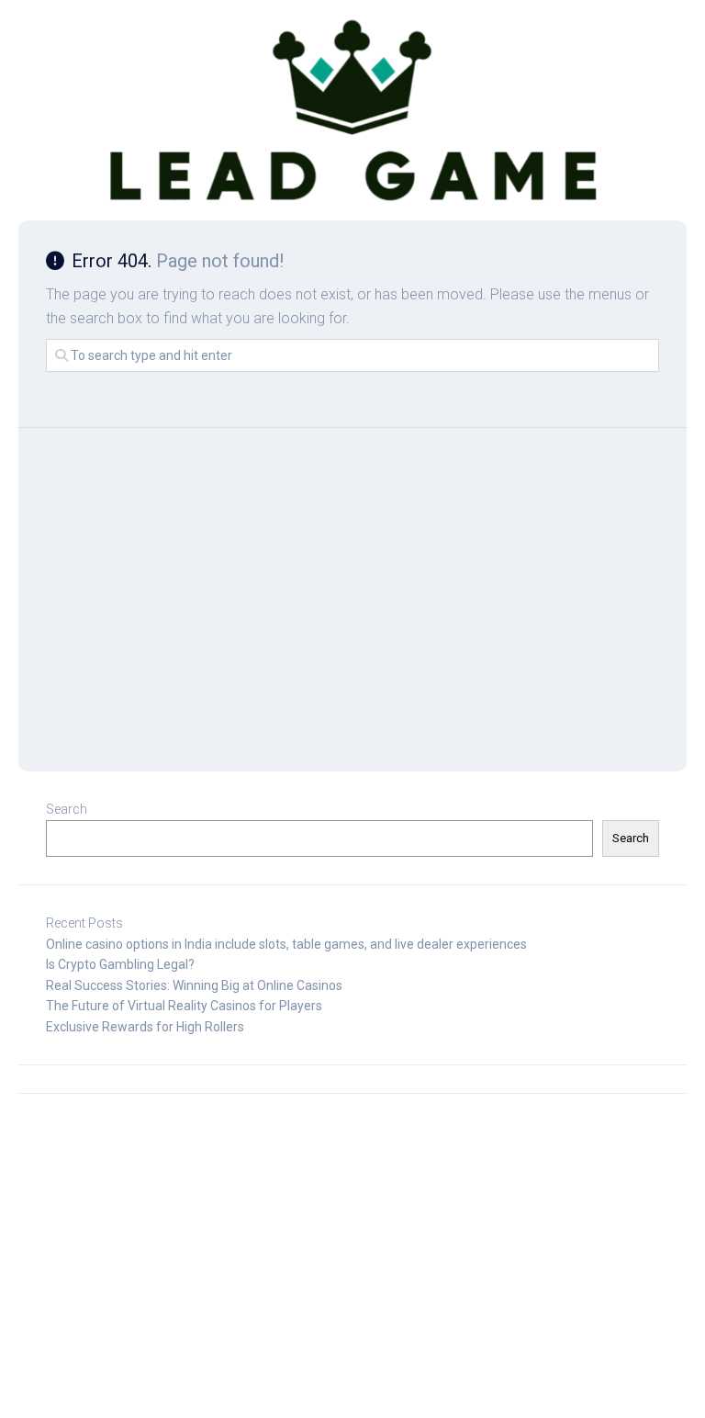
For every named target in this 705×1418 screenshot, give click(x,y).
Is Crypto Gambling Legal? (120, 964)
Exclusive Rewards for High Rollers (145, 1026)
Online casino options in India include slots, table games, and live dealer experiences (286, 944)
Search (66, 809)
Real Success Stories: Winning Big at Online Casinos (194, 985)
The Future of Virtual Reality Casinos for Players (184, 1005)
